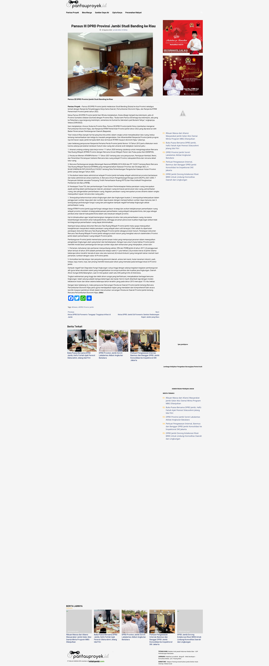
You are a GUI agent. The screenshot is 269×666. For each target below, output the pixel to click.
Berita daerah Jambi (73, 631)
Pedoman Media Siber (187, 651)
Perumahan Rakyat (133, 12)
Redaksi (170, 651)
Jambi (188, 662)
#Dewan (75, 307)
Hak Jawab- (177, 651)
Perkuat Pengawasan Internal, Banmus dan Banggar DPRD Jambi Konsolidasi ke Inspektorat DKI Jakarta (181, 166)
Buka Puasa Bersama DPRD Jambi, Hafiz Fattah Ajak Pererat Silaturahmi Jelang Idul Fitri (81, 355)
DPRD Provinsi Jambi (113, 22)
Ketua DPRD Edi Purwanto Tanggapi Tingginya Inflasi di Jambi (89, 314)
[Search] (201, 12)
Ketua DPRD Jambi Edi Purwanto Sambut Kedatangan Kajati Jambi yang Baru (138, 314)
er (193, 662)
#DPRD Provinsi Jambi (86, 307)
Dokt (191, 662)
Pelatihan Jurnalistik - (172, 657)
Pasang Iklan (177, 658)
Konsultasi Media (163, 658)
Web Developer (190, 657)
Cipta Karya (117, 12)
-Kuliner (183, 662)
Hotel (179, 662)
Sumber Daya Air (102, 12)
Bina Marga (87, 12)
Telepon (169, 662)
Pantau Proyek (72, 12)
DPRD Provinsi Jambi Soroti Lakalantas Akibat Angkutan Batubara (111, 355)
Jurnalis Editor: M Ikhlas (120, 30)
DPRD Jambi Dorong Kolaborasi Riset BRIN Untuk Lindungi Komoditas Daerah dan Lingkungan (182, 177)
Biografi (181, 657)
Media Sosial (168, 664)
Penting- (174, 662)
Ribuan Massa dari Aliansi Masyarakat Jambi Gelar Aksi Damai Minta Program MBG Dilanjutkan (182, 136)
